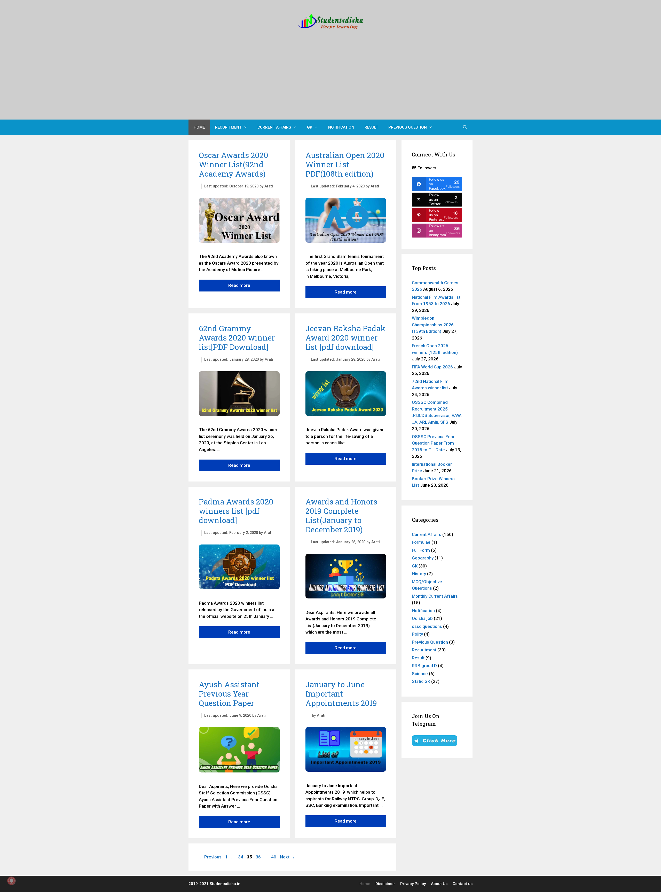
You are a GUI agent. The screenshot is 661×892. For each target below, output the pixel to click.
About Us (439, 883)
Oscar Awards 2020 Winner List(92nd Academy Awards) (233, 164)
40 (274, 856)
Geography (423, 558)
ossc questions (427, 626)
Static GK (421, 681)
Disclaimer (385, 883)
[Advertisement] (330, 81)
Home (199, 127)
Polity (417, 634)
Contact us (463, 883)
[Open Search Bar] (465, 127)
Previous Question (407, 127)
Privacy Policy (413, 883)
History (419, 573)
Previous (210, 856)
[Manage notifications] (11, 881)
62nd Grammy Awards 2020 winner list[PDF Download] (237, 337)
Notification (341, 127)
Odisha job (422, 618)
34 (241, 856)
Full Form (421, 550)
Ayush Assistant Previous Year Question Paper (229, 693)
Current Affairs (274, 127)
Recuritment (228, 127)
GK (309, 127)
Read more (239, 285)
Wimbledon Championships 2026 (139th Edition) (433, 324)
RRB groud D (424, 665)
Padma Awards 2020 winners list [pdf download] (236, 510)
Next (287, 856)
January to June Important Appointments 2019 (341, 693)
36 (258, 856)
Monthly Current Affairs (435, 596)
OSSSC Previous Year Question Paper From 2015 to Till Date (433, 443)
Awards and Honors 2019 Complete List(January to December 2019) (341, 515)
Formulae (421, 542)
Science (420, 673)
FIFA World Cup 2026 (432, 366)
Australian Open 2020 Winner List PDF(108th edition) (344, 164)
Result (371, 127)
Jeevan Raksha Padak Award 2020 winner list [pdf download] (345, 337)
